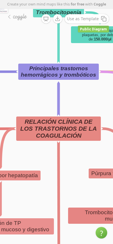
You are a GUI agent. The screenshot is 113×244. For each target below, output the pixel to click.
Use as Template (83, 18)
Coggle (100, 4)
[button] (101, 233)
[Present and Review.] (46, 19)
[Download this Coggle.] (57, 18)
